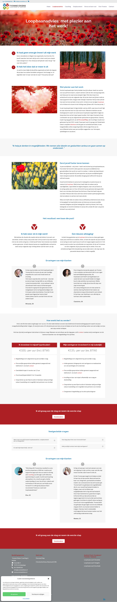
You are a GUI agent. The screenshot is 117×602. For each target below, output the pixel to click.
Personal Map (83, 120)
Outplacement (77, 6)
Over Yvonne (102, 6)
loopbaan (101, 102)
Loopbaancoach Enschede (92, 566)
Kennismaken (58, 417)
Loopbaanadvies (57, 6)
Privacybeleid (26, 598)
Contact (111, 6)
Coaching (68, 6)
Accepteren (14, 594)
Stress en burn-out (90, 6)
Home (48, 6)
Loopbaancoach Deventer (92, 560)
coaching (31, 474)
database (73, 124)
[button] (48, 579)
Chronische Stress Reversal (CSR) (46, 562)
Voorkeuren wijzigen (38, 594)
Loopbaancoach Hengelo (92, 563)
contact (81, 332)
